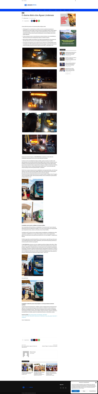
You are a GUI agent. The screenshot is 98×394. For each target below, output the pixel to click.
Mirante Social (26, 18)
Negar (84, 391)
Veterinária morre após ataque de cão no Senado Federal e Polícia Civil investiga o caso (27, 373)
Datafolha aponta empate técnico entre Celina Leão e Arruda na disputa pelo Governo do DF (70, 53)
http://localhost (32, 353)
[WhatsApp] (39, 21)
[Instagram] (63, 388)
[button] (95, 382)
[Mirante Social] (22, 18)
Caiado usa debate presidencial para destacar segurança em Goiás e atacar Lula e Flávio (70, 64)
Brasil (62, 10)
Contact (67, 10)
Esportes (47, 10)
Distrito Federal (25, 10)
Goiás (38, 10)
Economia (33, 10)
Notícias (58, 10)
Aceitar (75, 391)
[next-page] (24, 377)
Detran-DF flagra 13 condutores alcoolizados (49, 346)
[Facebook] (32, 21)
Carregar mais (68, 73)
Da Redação (52, 10)
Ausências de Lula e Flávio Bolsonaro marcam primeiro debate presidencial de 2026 (69, 69)
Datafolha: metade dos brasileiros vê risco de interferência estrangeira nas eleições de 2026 (70, 58)
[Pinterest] (37, 21)
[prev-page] (22, 377)
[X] (34, 21)
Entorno (42, 10)
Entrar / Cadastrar (24, 0)
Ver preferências (92, 391)
